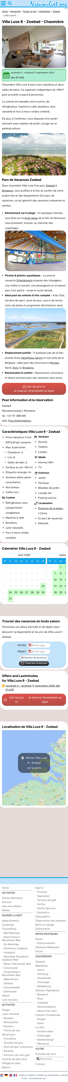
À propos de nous (45, 1053)
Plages (6, 1009)
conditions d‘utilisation (26, 1075)
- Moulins (7, 1026)
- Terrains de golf (45, 900)
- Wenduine (42, 1043)
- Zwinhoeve (9, 991)
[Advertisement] (34, 610)
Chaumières (9, 928)
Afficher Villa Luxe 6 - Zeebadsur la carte (36, 762)
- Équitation (42, 896)
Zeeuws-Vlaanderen (47, 990)
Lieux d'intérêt (10, 1014)
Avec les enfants (11, 906)
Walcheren (41, 965)
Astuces (7, 902)
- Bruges (40, 1019)
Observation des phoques (50, 920)
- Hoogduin (8, 952)
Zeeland (40, 961)
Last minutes (9, 999)
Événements (42, 928)
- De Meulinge (10, 944)
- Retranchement (45, 1006)
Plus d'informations (19, 420)
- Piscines (41, 891)
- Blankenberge (44, 1039)
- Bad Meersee (11, 932)
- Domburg (41, 973)
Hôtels (6, 995)
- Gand (39, 1023)
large (27, 218)
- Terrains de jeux (12, 1042)
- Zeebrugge (42, 1035)
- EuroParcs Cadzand (14, 948)
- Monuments (10, 1022)
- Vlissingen (42, 982)
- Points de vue (11, 1030)
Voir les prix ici (34, 388)
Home (5, 887)
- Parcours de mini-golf (15, 1055)
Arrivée (22, 645)
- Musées (7, 1018)
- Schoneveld (10, 967)
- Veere (39, 969)
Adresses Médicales (47, 947)
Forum (39, 951)
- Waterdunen (10, 979)
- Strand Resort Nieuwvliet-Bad (11, 973)
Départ (22, 651)
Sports (39, 887)
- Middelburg (43, 986)
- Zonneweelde (11, 987)
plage (34, 218)
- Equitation (42, 912)
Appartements (10, 920)
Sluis (15, 367)
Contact (40, 1064)
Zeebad (50, 185)
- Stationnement (45, 943)
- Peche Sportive (45, 908)
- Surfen (40, 904)
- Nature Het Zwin (46, 1010)
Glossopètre (42, 916)
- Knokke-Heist (44, 1031)
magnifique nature (32, 357)
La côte (39, 1027)
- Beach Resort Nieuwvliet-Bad (11, 938)
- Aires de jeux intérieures (17, 1046)
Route (39, 939)
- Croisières (9, 1038)
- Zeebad (7, 983)
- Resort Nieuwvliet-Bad (16, 963)
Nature (6, 1067)
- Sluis (39, 998)
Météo (6, 910)
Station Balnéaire (12, 898)
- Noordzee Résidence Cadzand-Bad (15, 958)
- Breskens (41, 994)
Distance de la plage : (51, 508)
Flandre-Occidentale (47, 1015)
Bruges (55, 362)
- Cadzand (41, 1002)
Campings (8, 924)
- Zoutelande (43, 978)
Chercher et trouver (36, 663)
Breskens (7, 190)
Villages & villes (11, 1063)
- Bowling (7, 1050)
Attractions (8, 1034)
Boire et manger (45, 924)
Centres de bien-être (14, 1059)
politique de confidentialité (47, 1075)
